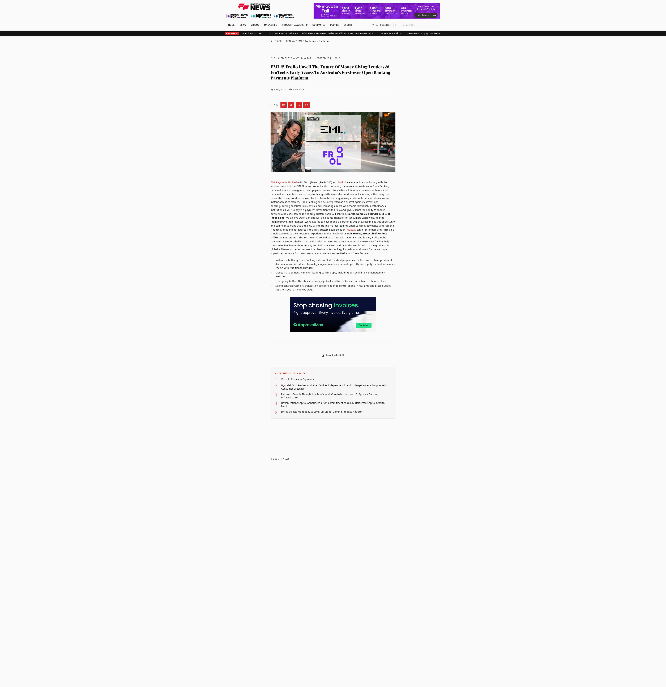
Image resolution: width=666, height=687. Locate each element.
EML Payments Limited (284, 182)
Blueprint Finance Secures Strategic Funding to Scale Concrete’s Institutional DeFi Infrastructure (287, 33)
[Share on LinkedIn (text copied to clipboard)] (283, 105)
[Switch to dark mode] (396, 25)
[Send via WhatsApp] (299, 105)
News (243, 25)
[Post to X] (291, 105)
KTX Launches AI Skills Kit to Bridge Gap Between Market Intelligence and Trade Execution (402, 33)
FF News (290, 41)
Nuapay (351, 229)
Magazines (270, 25)
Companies (318, 25)
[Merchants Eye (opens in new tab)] (237, 16)
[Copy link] (306, 105)
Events (348, 25)
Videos (255, 25)
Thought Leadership (295, 25)
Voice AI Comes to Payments (297, 379)
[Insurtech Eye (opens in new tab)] (261, 16)
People (334, 25)
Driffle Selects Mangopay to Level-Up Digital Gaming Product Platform (321, 411)
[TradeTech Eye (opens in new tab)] (284, 16)
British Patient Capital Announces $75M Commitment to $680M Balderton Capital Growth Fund (333, 404)
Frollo (341, 182)
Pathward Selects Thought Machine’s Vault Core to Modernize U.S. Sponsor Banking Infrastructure (329, 396)
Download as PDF (335, 355)
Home (231, 25)
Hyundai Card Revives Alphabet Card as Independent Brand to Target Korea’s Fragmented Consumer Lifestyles (333, 387)
